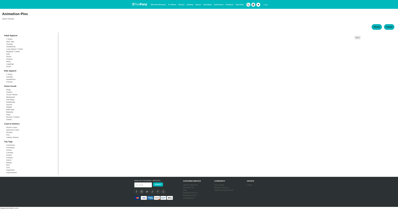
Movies (181, 4)
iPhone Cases (11, 127)
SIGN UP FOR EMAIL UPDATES (147, 181)
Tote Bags (10, 100)
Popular (389, 27)
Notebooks (10, 102)
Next (357, 38)
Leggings (10, 64)
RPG (8, 165)
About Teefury (190, 185)
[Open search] (248, 4)
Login (265, 5)
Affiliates (219, 185)
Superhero (10, 170)
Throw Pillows (12, 95)
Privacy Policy (221, 188)
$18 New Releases (158, 4)
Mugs (8, 90)
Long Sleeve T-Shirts (14, 49)
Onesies (9, 82)
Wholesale (188, 198)
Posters (9, 92)
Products (229, 4)
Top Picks (240, 4)
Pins (8, 135)
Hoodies (9, 44)
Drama (9, 155)
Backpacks (10, 97)
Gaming (190, 4)
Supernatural (11, 172)
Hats (8, 54)
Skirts (8, 61)
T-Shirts (9, 39)
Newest (377, 27)
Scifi (8, 167)
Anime (9, 150)
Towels (9, 119)
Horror (198, 4)
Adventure (10, 145)
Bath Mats (10, 109)
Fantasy (9, 157)
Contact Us (188, 188)
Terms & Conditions (223, 190)
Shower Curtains (13, 117)
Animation (10, 148)
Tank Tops (10, 42)
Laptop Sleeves (12, 137)
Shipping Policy (190, 193)
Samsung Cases (12, 130)
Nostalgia (207, 4)
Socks (8, 66)
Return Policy (190, 195)
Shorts (8, 56)
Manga (9, 162)
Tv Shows (172, 4)
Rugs (8, 114)
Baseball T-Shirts (13, 52)
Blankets (9, 112)
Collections (218, 4)
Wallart (9, 107)
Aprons (9, 104)
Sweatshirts (11, 47)
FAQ (185, 190)
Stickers (9, 132)
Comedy (9, 153)
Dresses (9, 59)
